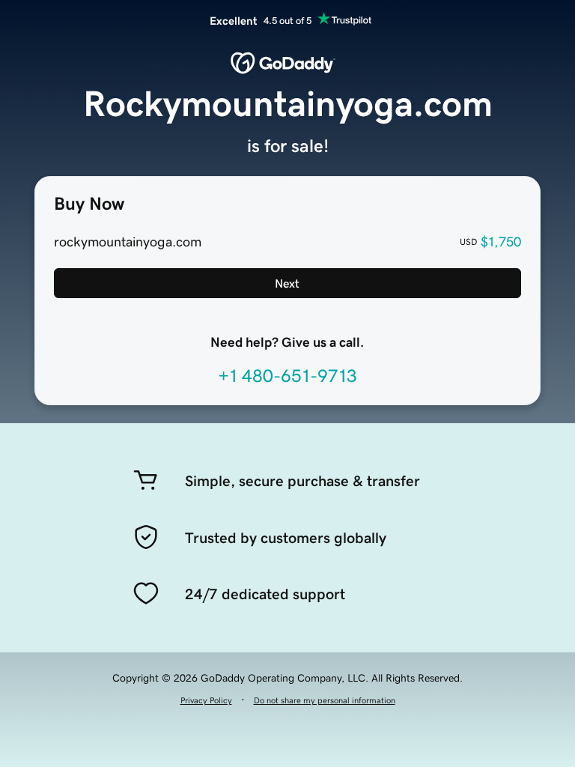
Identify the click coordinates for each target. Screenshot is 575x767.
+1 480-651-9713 (287, 376)
